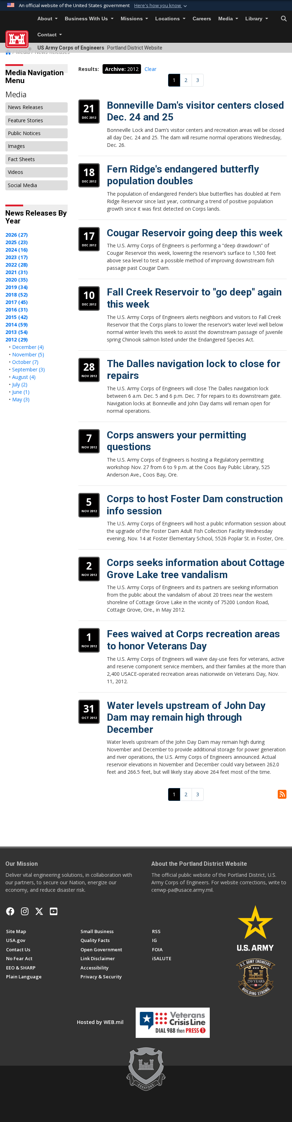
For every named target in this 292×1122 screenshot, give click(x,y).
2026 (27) (16, 234)
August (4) (24, 377)
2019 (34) (16, 287)
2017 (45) (16, 302)
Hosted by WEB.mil (100, 1022)
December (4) (28, 347)
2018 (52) (16, 294)
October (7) (25, 362)
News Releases (25, 107)
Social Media (22, 185)
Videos (15, 172)
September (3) (28, 369)
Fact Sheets (21, 159)
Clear (150, 69)
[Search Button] (284, 19)
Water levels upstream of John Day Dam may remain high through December (186, 717)
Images (16, 146)
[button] (161, 5)
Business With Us (87, 18)
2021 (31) (16, 272)
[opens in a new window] (24, 911)
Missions (132, 18)
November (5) (28, 354)
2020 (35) (16, 279)
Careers (202, 18)
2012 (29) (16, 339)
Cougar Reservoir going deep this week (194, 233)
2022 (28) (16, 264)
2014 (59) (16, 324)
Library (254, 18)
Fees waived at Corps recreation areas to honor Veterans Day (193, 640)
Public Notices (24, 133)
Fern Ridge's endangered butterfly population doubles (183, 175)
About (45, 18)
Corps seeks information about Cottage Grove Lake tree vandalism (196, 569)
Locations (168, 18)
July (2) (19, 384)
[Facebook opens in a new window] (10, 911)
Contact (47, 34)
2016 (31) (16, 309)
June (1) (21, 391)
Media (226, 18)
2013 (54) (16, 332)
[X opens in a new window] (39, 911)
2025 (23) (16, 242)
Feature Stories (25, 120)
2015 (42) (16, 317)
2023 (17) (16, 257)
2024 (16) (16, 249)
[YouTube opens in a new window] (53, 911)
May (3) (21, 399)
